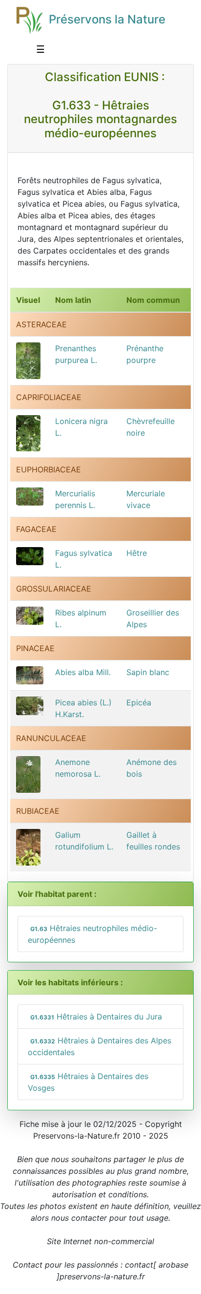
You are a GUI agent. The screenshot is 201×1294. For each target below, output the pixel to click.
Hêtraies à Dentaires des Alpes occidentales (99, 1046)
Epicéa (138, 702)
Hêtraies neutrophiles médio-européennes (92, 934)
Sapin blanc (147, 672)
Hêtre (136, 553)
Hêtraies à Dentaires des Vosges (88, 1082)
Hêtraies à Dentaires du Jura (96, 1016)
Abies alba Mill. (83, 672)
